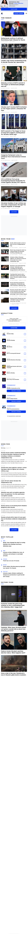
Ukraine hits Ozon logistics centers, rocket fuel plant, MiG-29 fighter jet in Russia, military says (14, 469)
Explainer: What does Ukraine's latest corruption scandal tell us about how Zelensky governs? (13, 629)
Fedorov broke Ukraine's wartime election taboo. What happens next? (13, 652)
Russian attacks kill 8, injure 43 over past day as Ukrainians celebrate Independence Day (13, 519)
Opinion (5, 559)
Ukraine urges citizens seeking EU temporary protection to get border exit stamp (14, 575)
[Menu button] (26, 13)
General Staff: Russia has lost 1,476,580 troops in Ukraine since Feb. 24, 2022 (18, 300)
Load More (14, 211)
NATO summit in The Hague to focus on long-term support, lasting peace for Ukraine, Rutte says (13, 132)
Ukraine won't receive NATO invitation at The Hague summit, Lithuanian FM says (14, 108)
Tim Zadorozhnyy (6, 160)
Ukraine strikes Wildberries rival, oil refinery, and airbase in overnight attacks (13, 554)
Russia (5, 564)
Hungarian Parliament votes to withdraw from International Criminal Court (13, 156)
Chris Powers (5, 41)
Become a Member (18, 13)
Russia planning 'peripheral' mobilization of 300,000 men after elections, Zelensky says (18, 284)
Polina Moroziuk (14, 271)
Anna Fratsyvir (5, 136)
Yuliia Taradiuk (14, 247)
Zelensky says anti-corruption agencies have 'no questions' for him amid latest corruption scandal (13, 494)
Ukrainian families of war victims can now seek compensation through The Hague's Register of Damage (13, 204)
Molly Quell (4, 64)
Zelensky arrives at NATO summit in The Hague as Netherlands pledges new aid (13, 84)
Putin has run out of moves (11, 560)
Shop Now (14, 9)
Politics (5, 571)
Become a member (16, 390)
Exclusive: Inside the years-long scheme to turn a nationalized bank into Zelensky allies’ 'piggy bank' (13, 605)
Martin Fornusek (5, 88)
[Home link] (2, 13)
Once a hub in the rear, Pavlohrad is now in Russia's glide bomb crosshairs (13, 674)
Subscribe (14, 327)
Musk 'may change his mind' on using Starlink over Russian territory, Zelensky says (18, 251)
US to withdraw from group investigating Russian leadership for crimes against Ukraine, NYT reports (13, 180)
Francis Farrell (14, 263)
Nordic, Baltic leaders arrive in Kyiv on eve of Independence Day (18, 244)
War (4, 540)
